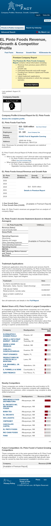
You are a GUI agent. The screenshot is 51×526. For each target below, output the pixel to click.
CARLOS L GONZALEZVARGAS (11, 350)
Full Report (34, 300)
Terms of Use (25, 481)
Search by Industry (33, 28)
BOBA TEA (7, 412)
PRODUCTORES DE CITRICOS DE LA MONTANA (11, 359)
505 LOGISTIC (8, 418)
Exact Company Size (34, 132)
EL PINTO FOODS (10, 429)
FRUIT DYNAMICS (10, 354)
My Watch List (44, 32)
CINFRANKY (8, 421)
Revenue (19, 52)
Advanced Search (8, 32)
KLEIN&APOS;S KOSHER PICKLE (10, 335)
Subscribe (46, 15)
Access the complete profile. (13, 119)
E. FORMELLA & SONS (12, 369)
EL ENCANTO (8, 415)
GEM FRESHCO (9, 373)
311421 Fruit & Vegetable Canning (32, 136)
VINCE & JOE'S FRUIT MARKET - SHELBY (11, 340)
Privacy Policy (9, 483)
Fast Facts (9, 52)
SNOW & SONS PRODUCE (9, 345)
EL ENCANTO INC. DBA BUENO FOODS (10, 406)
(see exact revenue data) (24, 160)
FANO (5, 436)
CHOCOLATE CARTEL (8, 425)
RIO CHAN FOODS (10, 432)
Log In (38, 15)
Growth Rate (31, 52)
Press (38, 480)
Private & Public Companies (12, 28)
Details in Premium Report (34, 190)
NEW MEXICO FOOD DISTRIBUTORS (11, 400)
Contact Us (23, 480)
